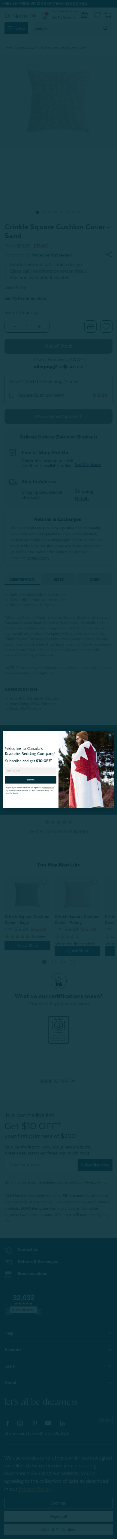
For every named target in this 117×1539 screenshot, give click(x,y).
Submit (30, 779)
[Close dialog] (110, 735)
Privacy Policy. (48, 788)
